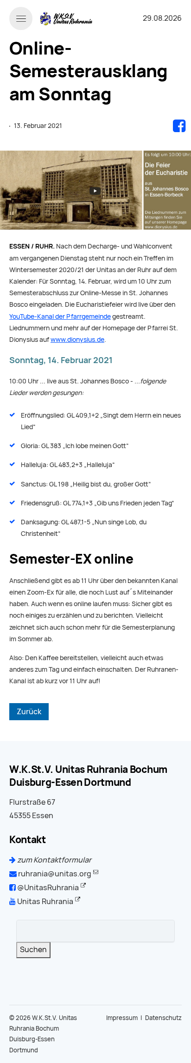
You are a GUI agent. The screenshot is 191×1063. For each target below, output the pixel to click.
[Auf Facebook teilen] (179, 126)
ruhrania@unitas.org (54, 874)
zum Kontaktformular (53, 860)
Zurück (29, 712)
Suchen (33, 949)
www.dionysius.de (77, 339)
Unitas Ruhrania (44, 901)
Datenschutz (163, 1018)
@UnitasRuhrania (47, 888)
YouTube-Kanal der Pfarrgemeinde (60, 316)
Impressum (122, 1018)
